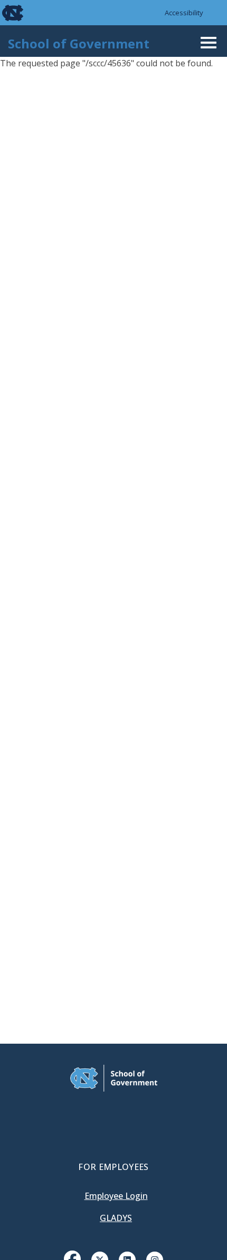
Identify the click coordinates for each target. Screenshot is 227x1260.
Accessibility (184, 12)
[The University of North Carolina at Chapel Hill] (6, 12)
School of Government (78, 43)
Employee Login (116, 1196)
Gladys (116, 1218)
